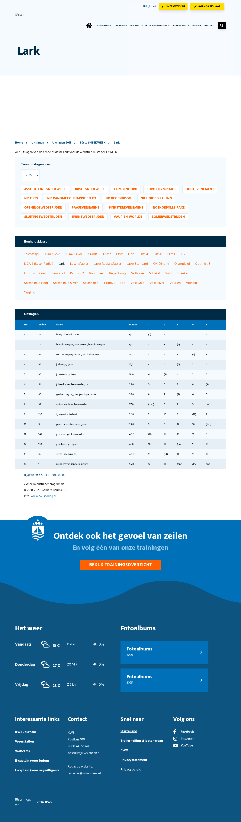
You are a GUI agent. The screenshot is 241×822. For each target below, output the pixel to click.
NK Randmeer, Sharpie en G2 (71, 198)
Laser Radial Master (107, 263)
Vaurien (175, 283)
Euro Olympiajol (161, 189)
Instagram (187, 738)
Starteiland (128, 731)
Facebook (187, 731)
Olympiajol (182, 263)
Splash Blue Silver (65, 283)
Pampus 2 (77, 273)
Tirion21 (109, 283)
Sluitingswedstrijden (43, 217)
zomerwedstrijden (168, 217)
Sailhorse (137, 273)
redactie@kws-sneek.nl (84, 773)
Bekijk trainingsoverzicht (120, 565)
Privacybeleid (130, 769)
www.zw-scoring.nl (43, 496)
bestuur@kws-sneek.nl (84, 753)
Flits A (144, 254)
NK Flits (31, 198)
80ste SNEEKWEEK (93, 143)
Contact (209, 25)
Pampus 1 (58, 273)
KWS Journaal (25, 732)
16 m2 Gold (52, 254)
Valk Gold (137, 283)
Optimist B (202, 263)
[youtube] (175, 746)
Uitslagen (37, 143)
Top (122, 283)
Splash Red (90, 283)
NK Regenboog (118, 198)
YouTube (187, 745)
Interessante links (37, 719)
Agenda (134, 25)
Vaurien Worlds (128, 217)
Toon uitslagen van (35, 164)
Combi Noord (125, 189)
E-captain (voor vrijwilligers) (37, 770)
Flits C (171, 254)
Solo (168, 273)
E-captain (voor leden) (32, 761)
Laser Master (79, 263)
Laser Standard (137, 263)
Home (19, 143)
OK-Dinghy (161, 263)
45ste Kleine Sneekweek (45, 189)
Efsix (119, 254)
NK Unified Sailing (156, 198)
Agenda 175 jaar (209, 6)
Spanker (182, 273)
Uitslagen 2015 (62, 143)
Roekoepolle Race (169, 207)
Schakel (154, 273)
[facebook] (174, 732)
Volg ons (184, 719)
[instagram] (175, 739)
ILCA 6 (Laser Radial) (38, 263)
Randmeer (96, 273)
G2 (183, 254)
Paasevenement (85, 207)
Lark (117, 143)
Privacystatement (133, 760)
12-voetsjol (31, 254)
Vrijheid (191, 283)
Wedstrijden (103, 25)
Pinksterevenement (126, 207)
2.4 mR (92, 254)
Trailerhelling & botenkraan (141, 741)
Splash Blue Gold (36, 283)
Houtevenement (200, 189)
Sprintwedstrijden (88, 217)
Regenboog (117, 273)
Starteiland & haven (154, 25)
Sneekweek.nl (175, 6)
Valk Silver (157, 283)
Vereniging (180, 25)
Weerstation (24, 741)
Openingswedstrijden (43, 207)
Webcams (22, 751)
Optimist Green (35, 273)
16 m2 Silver (74, 254)
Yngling (29, 292)
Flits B (158, 254)
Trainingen (120, 25)
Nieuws (196, 25)
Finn (131, 254)
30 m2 (106, 254)
